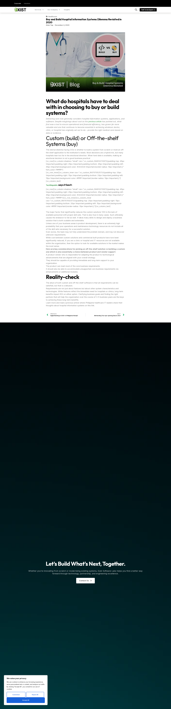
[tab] (17, 3)
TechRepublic (52, 185)
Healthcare (52, 16)
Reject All (35, 694)
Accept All (25, 700)
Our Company (53, 9)
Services (38, 9)
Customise (16, 694)
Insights (67, 9)
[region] (26, 690)
